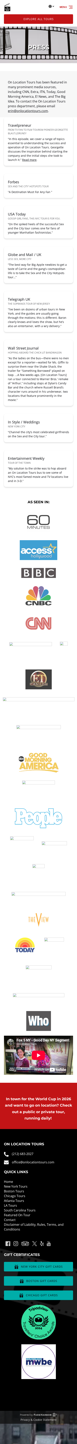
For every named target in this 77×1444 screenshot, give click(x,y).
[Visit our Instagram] (15, 1243)
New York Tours (15, 1186)
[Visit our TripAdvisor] (25, 1243)
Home (8, 1181)
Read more (29, 160)
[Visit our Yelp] (42, 1243)
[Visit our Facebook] (8, 1243)
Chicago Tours (14, 1196)
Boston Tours (14, 1191)
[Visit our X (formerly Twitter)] (34, 1243)
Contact (10, 1220)
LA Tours (10, 1205)
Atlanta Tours (14, 1201)
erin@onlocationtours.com (28, 111)
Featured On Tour (17, 1215)
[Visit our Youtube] (49, 1243)
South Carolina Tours (20, 1210)
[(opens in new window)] (38, 1307)
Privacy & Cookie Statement (38, 1420)
